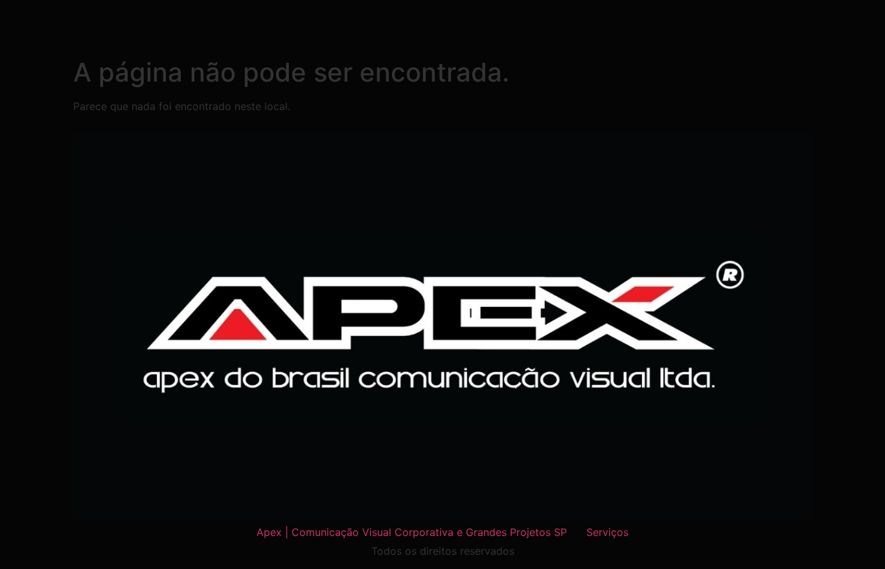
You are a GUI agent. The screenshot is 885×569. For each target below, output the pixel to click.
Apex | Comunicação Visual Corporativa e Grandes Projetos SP (412, 532)
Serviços (607, 532)
